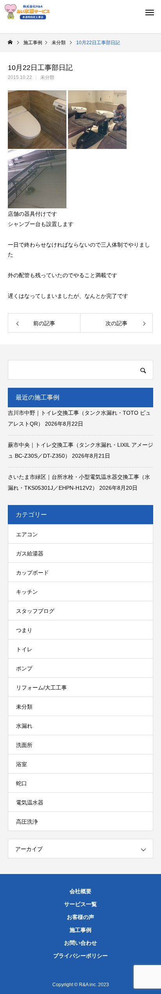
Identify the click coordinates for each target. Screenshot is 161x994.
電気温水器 (29, 802)
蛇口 (21, 783)
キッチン (27, 592)
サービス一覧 (80, 904)
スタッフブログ (35, 611)
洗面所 (24, 745)
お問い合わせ (80, 943)
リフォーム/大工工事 (41, 687)
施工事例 (80, 930)
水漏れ (24, 726)
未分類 (47, 77)
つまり (24, 630)
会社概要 (80, 891)
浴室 (21, 764)
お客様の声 (80, 917)
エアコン (27, 534)
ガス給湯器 (29, 553)
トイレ (24, 649)
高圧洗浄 (27, 821)
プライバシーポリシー (80, 956)
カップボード (32, 573)
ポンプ (24, 668)
